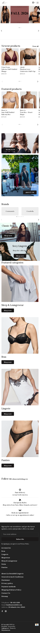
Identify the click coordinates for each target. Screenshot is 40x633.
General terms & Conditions (12, 577)
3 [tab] (20, 216)
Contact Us (5, 593)
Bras (3, 551)
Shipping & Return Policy (11, 590)
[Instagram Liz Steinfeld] (6, 611)
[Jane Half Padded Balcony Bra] (10, 99)
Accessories (6, 548)
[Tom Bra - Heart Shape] (28, 99)
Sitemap (4, 596)
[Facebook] (2, 611)
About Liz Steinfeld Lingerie (12, 574)
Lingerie (4, 554)
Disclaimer (5, 580)
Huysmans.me (5, 630)
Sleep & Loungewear (9, 561)
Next (39, 31)
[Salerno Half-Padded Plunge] (10, 56)
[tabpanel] (20, 16)
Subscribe (20, 539)
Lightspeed (5, 628)
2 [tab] (21, 27)
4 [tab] (21, 216)
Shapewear (5, 558)
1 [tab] (19, 27)
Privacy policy (7, 583)
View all (35, 46)
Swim (3, 564)
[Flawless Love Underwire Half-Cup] (28, 56)
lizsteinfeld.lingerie (20, 479)
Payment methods (8, 587)
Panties (4, 567)
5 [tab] (23, 216)
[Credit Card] (37, 625)
